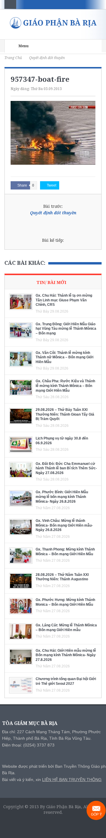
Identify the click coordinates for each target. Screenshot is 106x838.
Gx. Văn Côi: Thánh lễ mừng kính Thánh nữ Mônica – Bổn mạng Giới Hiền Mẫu (64, 357)
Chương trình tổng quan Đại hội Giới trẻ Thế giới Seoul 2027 (66, 681)
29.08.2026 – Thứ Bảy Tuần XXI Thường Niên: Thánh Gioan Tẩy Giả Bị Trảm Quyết (65, 414)
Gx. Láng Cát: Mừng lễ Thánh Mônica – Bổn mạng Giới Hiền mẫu (66, 627)
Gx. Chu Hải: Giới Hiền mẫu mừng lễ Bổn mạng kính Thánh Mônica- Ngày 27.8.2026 (66, 655)
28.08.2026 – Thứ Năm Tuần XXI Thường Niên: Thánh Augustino (62, 577)
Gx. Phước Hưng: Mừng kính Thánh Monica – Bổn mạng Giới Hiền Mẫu (65, 602)
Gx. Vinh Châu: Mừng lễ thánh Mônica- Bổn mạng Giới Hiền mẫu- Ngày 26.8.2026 (64, 525)
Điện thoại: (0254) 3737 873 (28, 745)
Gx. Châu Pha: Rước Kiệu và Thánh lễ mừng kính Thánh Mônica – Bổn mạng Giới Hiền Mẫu (65, 385)
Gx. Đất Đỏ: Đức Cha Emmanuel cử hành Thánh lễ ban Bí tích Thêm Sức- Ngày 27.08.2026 (66, 468)
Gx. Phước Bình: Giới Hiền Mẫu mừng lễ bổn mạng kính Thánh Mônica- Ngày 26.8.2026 (62, 496)
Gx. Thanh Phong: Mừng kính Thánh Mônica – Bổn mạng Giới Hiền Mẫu (65, 551)
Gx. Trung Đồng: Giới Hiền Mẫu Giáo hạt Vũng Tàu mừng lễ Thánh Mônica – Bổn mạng (66, 328)
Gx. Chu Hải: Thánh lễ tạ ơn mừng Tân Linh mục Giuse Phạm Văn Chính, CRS (64, 300)
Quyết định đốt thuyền (53, 212)
